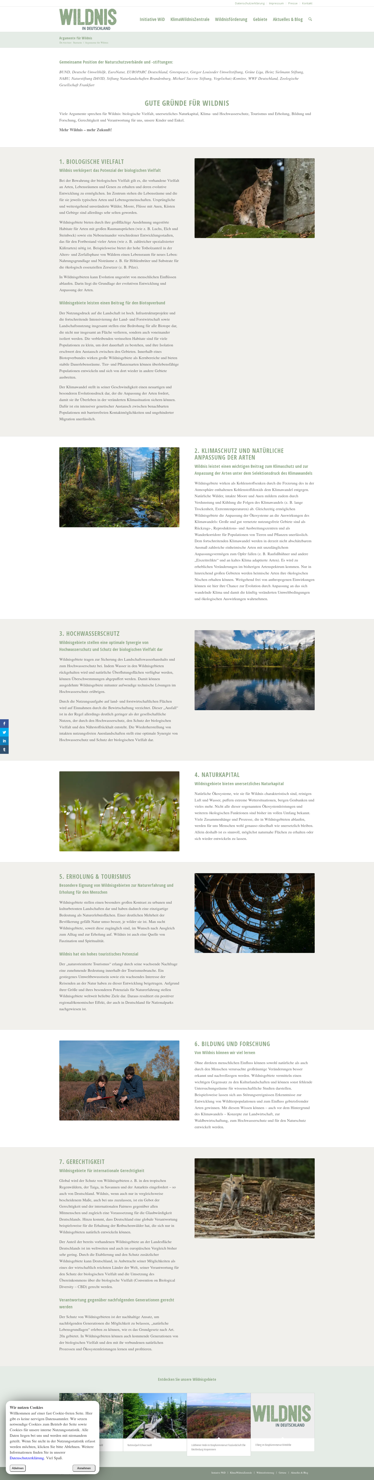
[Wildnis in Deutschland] (89, 19)
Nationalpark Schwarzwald (139, 1445)
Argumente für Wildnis (75, 38)
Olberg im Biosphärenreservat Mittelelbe (273, 1445)
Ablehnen (18, 1468)
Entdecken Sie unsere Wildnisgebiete (187, 1379)
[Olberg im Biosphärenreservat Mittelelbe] (282, 1415)
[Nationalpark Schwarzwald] (155, 1415)
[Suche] (310, 19)
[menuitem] (250, 3)
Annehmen (84, 1468)
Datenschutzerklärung (27, 1457)
